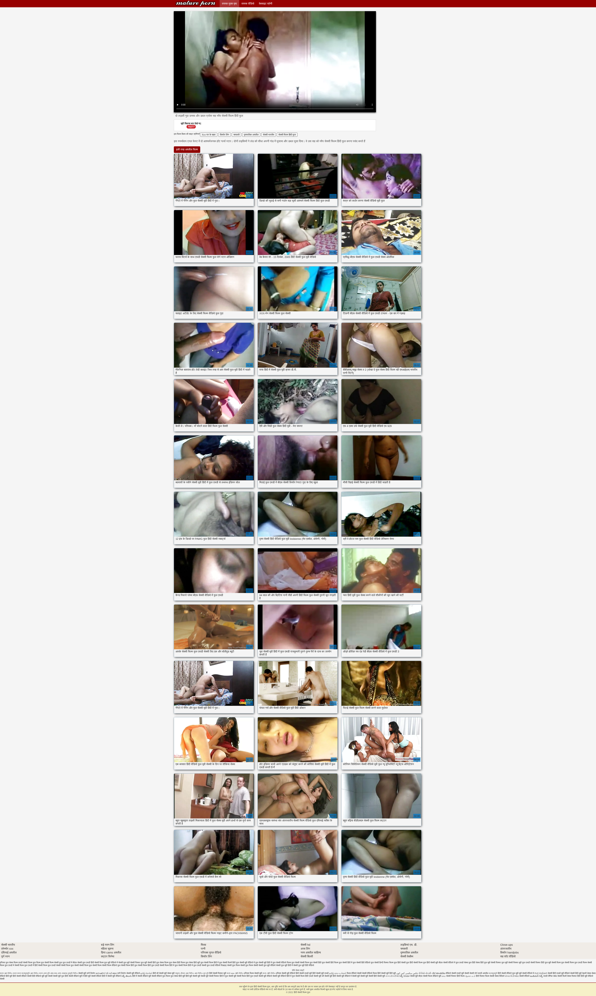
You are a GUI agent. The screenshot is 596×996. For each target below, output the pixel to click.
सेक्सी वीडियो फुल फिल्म (161, 976)
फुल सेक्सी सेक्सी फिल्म (300, 962)
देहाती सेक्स (587, 973)
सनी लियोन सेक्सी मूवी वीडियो (128, 973)
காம (444, 976)
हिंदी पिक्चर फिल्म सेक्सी (485, 976)
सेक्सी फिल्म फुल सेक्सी (70, 965)
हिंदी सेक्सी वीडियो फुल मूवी (508, 973)
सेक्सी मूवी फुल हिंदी (61, 976)
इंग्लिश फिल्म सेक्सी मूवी (253, 973)
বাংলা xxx (230, 973)
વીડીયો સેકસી (425, 973)
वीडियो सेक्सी (451, 973)
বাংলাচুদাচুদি (493, 973)
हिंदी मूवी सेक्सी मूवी (193, 976)
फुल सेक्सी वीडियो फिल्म (282, 962)
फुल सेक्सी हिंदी (315, 962)
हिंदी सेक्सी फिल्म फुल (196, 3)
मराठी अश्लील (483, 973)
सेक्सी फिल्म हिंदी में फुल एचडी (189, 965)
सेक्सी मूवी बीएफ (416, 976)
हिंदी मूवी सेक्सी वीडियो (92, 976)
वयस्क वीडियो (248, 3)
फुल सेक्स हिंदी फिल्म (177, 962)
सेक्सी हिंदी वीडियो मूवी (35, 976)
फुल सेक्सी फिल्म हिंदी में (210, 962)
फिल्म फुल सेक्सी (42, 962)
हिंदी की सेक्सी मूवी (160, 973)
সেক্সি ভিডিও (239, 973)
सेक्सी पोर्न (473, 973)
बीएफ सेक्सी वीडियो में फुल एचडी (451, 962)
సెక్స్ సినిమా (404, 976)
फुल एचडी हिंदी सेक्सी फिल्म (93, 962)
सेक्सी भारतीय (268, 134)
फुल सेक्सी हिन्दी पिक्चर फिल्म (382, 962)
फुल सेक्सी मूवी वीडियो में (245, 962)
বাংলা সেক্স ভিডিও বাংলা (8, 973)
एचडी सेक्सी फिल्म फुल (27, 962)
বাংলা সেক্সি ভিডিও (269, 973)
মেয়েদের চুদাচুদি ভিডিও (70, 973)
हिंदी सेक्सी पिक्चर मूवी (217, 973)
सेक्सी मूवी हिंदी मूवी (388, 973)
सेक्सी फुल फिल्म (233, 965)
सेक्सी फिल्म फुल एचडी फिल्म (576, 962)
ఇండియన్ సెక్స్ (536, 976)
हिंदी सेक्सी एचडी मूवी (304, 973)
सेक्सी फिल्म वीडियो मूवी (432, 976)
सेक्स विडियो (499, 976)
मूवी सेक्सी (49, 976)
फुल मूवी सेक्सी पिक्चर (131, 962)
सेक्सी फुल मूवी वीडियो (267, 965)
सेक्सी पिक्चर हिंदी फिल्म (455, 976)
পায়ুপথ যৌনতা (180, 973)
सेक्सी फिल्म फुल (558, 962)
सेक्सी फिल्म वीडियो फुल (111, 965)
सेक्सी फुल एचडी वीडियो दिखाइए (214, 965)
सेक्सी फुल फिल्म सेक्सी (249, 965)
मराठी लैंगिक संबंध (550, 976)
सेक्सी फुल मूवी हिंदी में (284, 965)
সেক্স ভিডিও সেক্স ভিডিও (194, 973)
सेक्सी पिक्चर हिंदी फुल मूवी (541, 962)
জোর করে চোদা (56, 973)
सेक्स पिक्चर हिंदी (573, 976)
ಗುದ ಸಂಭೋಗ (541, 973)
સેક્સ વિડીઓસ (512, 976)
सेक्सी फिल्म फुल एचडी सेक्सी (49, 965)
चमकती (236, 134)
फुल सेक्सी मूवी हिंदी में (263, 962)
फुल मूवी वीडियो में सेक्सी (113, 962)
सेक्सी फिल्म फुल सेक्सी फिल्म (90, 965)
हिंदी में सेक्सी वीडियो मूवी (142, 976)
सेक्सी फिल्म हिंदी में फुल (169, 965)
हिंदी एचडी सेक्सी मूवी (313, 976)
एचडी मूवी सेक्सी (463, 973)
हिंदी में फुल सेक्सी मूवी (228, 976)
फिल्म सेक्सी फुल (56, 962)
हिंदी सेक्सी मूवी (380, 976)
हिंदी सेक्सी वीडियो (20, 976)
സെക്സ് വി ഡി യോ (106, 973)
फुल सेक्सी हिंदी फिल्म (330, 962)
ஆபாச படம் (470, 976)
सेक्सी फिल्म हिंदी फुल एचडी (148, 965)
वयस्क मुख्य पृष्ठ (229, 3)
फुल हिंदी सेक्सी (400, 962)
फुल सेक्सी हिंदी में (345, 962)
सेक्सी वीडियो (524, 976)
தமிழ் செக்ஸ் (146, 973)
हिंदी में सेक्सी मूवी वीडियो (111, 976)
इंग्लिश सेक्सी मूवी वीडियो (285, 973)
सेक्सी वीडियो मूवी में (76, 976)
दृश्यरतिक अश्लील (251, 134)
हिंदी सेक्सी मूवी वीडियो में (342, 976)
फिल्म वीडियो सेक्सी (354, 973)
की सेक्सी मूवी (327, 976)
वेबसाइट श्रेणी (265, 3)
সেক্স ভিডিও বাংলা (36, 973)
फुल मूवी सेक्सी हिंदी (148, 962)
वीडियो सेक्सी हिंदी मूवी (573, 973)
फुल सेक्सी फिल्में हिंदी (227, 962)
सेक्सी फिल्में (562, 976)
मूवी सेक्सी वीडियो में (527, 973)
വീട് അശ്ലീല (439, 973)
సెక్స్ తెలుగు (126, 976)
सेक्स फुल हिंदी (469, 962)
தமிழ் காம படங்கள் (337, 973)
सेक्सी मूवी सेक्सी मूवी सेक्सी (362, 976)
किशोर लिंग (224, 134)
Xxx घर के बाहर (209, 134)
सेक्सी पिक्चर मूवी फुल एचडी (519, 962)
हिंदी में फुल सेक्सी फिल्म (296, 976)
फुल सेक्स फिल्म (162, 962)
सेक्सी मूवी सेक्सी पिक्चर (210, 976)
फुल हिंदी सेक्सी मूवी (430, 962)
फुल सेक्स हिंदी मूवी (192, 962)
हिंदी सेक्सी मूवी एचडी (320, 973)
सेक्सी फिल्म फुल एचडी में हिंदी (26, 965)
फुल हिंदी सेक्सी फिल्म (414, 962)
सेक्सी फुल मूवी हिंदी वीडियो (303, 965)
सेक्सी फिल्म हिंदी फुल (287, 134)
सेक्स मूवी (170, 973)
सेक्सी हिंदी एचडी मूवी (556, 973)
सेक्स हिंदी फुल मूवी (483, 962)
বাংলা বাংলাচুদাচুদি (23, 973)
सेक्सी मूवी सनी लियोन (86, 973)
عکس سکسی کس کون (407, 973)
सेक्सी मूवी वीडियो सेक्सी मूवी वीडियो (272, 976)
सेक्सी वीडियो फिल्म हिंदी (371, 973)
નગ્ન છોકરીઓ (392, 976)
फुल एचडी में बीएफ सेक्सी (72, 962)
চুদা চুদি (206, 973)
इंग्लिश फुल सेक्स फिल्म (9, 962)
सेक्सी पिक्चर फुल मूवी (499, 962)
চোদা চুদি (46, 973)
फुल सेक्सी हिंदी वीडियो (361, 962)
